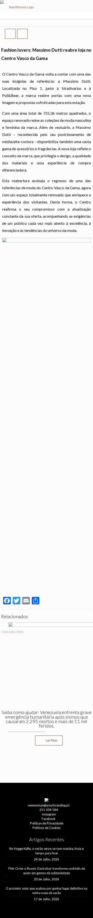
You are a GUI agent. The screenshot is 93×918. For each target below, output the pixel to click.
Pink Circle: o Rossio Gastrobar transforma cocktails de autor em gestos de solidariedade (46, 871)
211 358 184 (48, 810)
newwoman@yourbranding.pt (48, 805)
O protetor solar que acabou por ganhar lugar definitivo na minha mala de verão (46, 890)
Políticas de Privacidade (46, 823)
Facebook (49, 819)
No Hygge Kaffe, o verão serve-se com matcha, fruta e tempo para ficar (46, 851)
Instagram (49, 814)
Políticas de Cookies (46, 828)
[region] (46, 765)
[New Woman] (19, 8)
